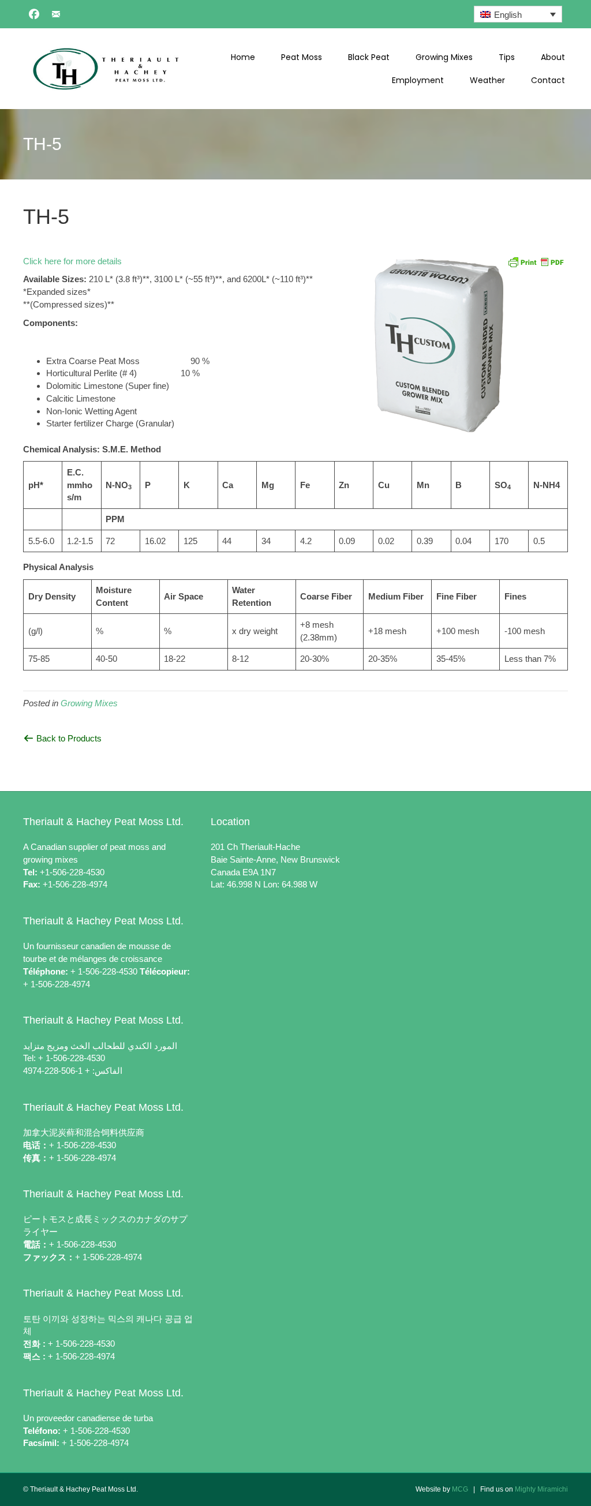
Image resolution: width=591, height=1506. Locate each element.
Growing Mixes (89, 703)
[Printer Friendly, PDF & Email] (535, 261)
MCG (460, 1489)
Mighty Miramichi (541, 1489)
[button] (34, 14)
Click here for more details (72, 261)
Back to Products (68, 738)
